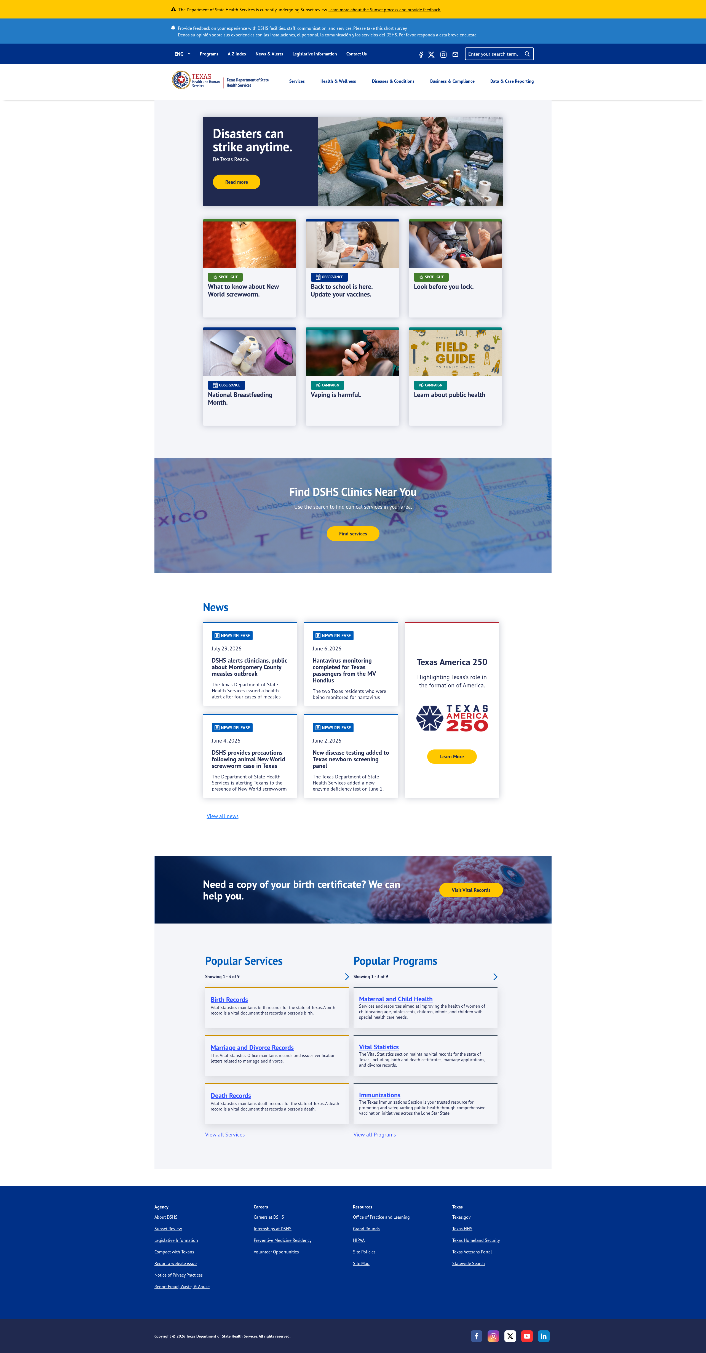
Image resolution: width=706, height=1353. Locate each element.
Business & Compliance (452, 81)
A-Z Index (237, 54)
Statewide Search (468, 1263)
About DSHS (166, 1217)
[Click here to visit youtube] (527, 1336)
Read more (236, 182)
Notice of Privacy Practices (178, 1275)
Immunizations (379, 1095)
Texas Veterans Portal (472, 1252)
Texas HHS (462, 1228)
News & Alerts (269, 54)
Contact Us (356, 54)
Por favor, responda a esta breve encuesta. (438, 35)
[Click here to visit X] (431, 55)
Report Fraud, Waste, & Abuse (182, 1286)
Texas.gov (461, 1217)
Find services (353, 533)
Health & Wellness (338, 81)
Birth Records (229, 999)
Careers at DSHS (269, 1217)
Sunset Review (168, 1228)
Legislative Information (315, 54)
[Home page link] (220, 80)
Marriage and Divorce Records (252, 1047)
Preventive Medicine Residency (282, 1240)
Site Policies (364, 1252)
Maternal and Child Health (396, 999)
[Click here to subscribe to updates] (455, 55)
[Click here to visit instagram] (443, 55)
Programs (209, 54)
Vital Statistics (379, 1047)
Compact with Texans (174, 1252)
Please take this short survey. (380, 28)
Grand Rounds (366, 1228)
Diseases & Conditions (393, 81)
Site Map (361, 1263)
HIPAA (359, 1240)
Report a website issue (175, 1263)
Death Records (231, 1095)
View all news (223, 816)
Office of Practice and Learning (381, 1217)
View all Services (225, 1134)
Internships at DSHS (273, 1228)
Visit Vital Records (471, 890)
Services (297, 81)
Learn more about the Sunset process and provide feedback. (384, 9)
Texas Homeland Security (476, 1240)
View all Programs (375, 1134)
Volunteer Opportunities (276, 1252)
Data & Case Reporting (512, 81)
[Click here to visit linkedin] (543, 1336)
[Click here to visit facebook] (420, 55)
